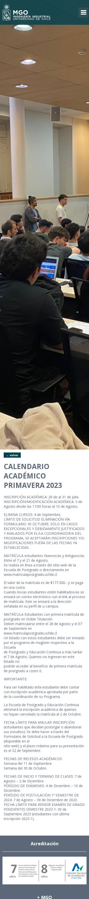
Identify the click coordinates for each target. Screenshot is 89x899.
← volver (12, 455)
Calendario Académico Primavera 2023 (33, 476)
